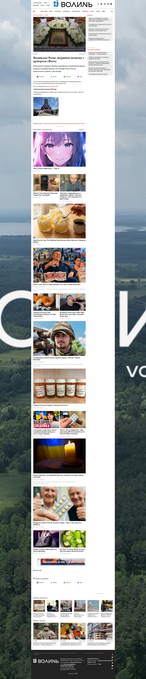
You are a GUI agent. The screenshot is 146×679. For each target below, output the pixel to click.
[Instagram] (105, 4)
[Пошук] (112, 11)
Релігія (46, 15)
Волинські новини (38, 15)
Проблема (66, 11)
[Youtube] (111, 4)
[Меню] (34, 11)
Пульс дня (44, 11)
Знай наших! (76, 11)
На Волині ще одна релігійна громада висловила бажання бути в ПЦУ (63, 123)
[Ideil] (73, 673)
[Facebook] (98, 4)
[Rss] (112, 668)
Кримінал (85, 11)
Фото (98, 11)
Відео (103, 11)
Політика (58, 11)
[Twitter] (101, 4)
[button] (46, 3)
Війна (51, 11)
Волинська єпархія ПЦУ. (51, 86)
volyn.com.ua (80, 653)
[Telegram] (108, 4)
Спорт (92, 11)
